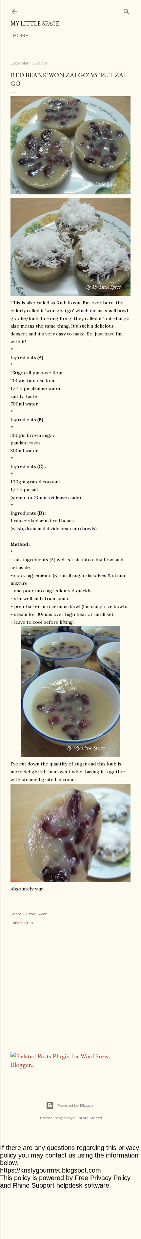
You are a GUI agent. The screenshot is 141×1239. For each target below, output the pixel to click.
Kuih (28, 922)
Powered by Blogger (75, 1105)
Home (21, 36)
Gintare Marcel (88, 1117)
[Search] (127, 10)
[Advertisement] (70, 989)
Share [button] (15, 913)
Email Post (36, 913)
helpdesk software (82, 1185)
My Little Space (34, 23)
